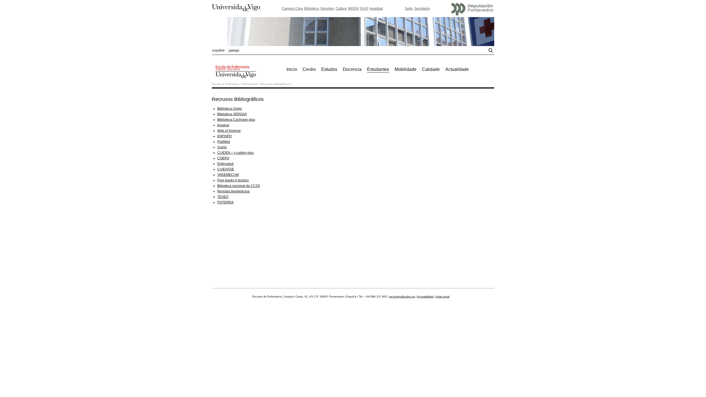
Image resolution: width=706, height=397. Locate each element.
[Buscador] (491, 51)
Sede (409, 8)
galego (234, 50)
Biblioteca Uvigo (229, 109)
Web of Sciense (229, 131)
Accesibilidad (425, 296)
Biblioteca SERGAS (232, 114)
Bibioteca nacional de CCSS (238, 186)
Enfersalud (225, 164)
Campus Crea (292, 8)
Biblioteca (311, 8)
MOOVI (353, 8)
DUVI (364, 8)
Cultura (341, 8)
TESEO (222, 197)
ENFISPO (224, 136)
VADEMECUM (228, 175)
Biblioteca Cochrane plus (236, 120)
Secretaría (422, 8)
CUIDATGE (225, 169)
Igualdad (376, 8)
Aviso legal (443, 296)
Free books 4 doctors (233, 180)
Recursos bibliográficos (275, 83)
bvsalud (223, 125)
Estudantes (250, 83)
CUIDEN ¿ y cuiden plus (235, 153)
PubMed (223, 142)
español (218, 50)
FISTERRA (225, 202)
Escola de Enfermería (225, 83)
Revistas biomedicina (233, 191)
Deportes (327, 8)
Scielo (222, 147)
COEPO (223, 158)
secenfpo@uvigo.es (402, 296)
